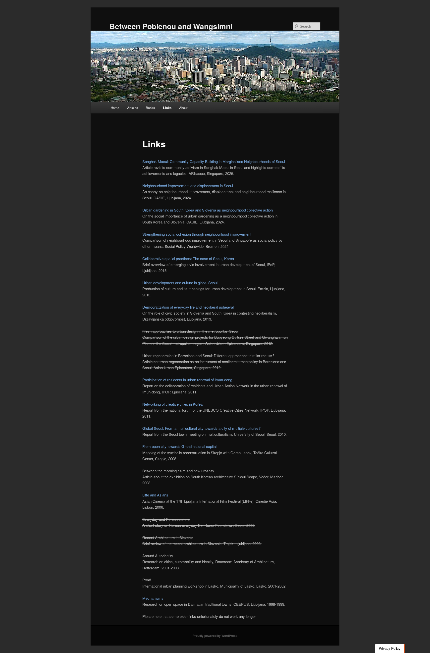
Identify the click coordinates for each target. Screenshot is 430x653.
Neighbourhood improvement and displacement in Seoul (187, 185)
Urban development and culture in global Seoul (179, 282)
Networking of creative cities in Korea (172, 404)
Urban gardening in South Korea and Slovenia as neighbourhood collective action (207, 210)
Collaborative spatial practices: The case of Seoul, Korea (188, 258)
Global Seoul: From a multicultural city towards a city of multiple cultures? (201, 428)
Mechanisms (152, 598)
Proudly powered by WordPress (215, 635)
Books (150, 107)
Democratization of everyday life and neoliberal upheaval (188, 307)
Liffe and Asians (155, 494)
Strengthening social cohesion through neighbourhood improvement (196, 234)
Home (115, 107)
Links (167, 107)
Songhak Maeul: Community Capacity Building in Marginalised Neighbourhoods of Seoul (213, 161)
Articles (132, 107)
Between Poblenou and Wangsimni (170, 26)
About (183, 107)
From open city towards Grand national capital (179, 446)
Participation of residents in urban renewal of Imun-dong (187, 379)
